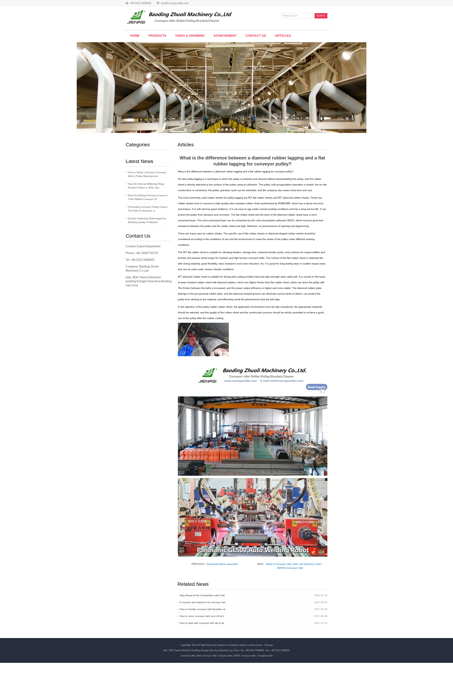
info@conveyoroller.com (175, 3)
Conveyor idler (187, 655)
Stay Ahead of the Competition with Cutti (202, 595)
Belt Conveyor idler (207, 655)
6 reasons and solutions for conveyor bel (202, 602)
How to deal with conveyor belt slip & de (202, 623)
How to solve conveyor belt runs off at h (202, 616)
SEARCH (320, 16)
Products (157, 35)
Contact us (255, 35)
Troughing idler (265, 655)
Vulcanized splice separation (222, 564)
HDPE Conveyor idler (245, 655)
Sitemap (268, 645)
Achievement (225, 35)
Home (135, 35)
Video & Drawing (190, 35)
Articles (283, 35)
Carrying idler (225, 655)
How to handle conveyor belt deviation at (202, 609)
